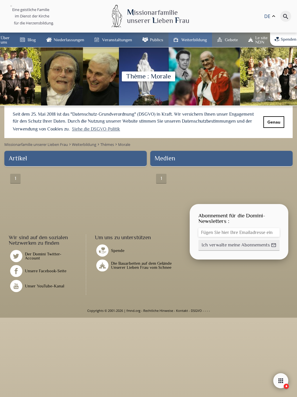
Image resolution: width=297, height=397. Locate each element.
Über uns (5, 39)
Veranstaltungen (117, 39)
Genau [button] (273, 122)
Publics (156, 39)
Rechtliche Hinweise (158, 310)
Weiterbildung (194, 39)
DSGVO (196, 310)
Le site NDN (261, 39)
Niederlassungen (69, 39)
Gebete (231, 39)
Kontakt (182, 310)
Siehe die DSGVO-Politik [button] (96, 129)
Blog (32, 39)
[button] (239, 245)
